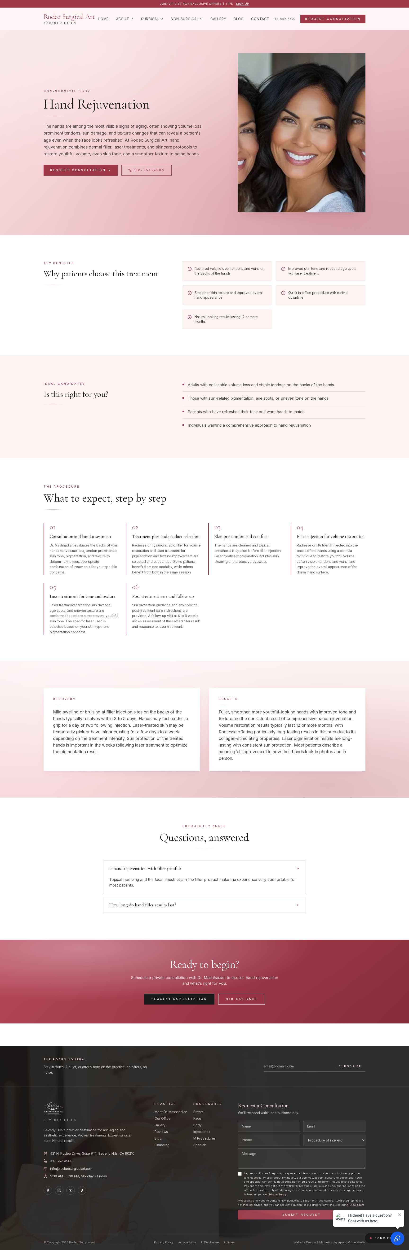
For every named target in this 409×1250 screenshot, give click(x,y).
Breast (198, 1112)
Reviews (161, 1132)
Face (197, 1118)
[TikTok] (82, 1190)
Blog (239, 19)
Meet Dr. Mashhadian (171, 1112)
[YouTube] (70, 1190)
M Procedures (204, 1138)
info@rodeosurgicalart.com (71, 1169)
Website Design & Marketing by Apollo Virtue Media (329, 1242)
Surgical (150, 19)
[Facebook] (48, 1190)
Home (103, 19)
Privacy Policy (277, 1194)
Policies (229, 1242)
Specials (200, 1145)
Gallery (218, 19)
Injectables (201, 1132)
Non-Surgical (185, 19)
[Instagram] (59, 1190)
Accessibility (187, 1242)
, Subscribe (349, 1066)
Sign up (242, 3)
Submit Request (301, 1214)
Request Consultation (333, 19)
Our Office (163, 1118)
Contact (260, 19)
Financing (162, 1145)
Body (197, 1125)
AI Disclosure (355, 1204)
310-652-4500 (284, 19)
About (122, 19)
